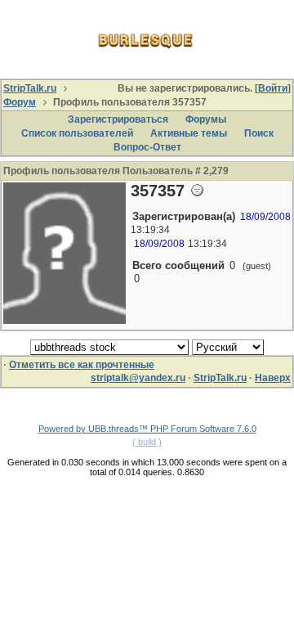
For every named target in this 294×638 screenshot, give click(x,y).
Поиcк (259, 133)
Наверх (273, 378)
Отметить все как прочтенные (81, 365)
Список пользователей (77, 133)
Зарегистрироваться (118, 119)
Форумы (205, 119)
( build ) (147, 442)
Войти (272, 88)
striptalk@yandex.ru (138, 378)
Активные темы (188, 133)
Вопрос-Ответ (147, 147)
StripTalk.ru (29, 88)
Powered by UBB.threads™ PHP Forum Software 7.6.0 (147, 429)
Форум (19, 102)
